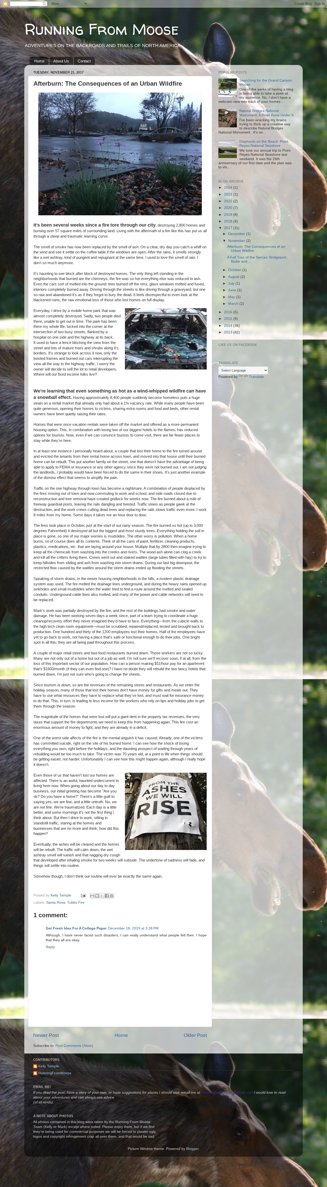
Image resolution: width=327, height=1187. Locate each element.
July (232, 283)
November (237, 241)
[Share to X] (101, 895)
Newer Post (46, 1035)
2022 (228, 201)
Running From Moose (101, 29)
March (233, 304)
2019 (228, 215)
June (232, 290)
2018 (228, 221)
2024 (228, 187)
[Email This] (92, 895)
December (237, 234)
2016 (228, 312)
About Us (61, 61)
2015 (228, 319)
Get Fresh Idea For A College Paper (76, 928)
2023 (228, 194)
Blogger (192, 1149)
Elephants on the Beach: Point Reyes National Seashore (263, 144)
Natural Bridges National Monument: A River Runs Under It (266, 113)
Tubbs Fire (76, 902)
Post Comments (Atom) (74, 1046)
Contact (84, 61)
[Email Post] (83, 895)
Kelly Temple (48, 1066)
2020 (228, 208)
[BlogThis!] (97, 895)
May (232, 297)
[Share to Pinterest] (111, 895)
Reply (50, 947)
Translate (256, 377)
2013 (228, 332)
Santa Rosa (55, 902)
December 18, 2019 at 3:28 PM (133, 928)
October (235, 270)
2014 (228, 326)
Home (39, 61)
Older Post (195, 1035)
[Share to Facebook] (106, 895)
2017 (228, 228)
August (234, 277)
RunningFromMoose (55, 1073)
